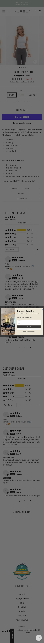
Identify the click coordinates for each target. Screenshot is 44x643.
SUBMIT (29, 326)
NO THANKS (29, 329)
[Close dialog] (42, 309)
